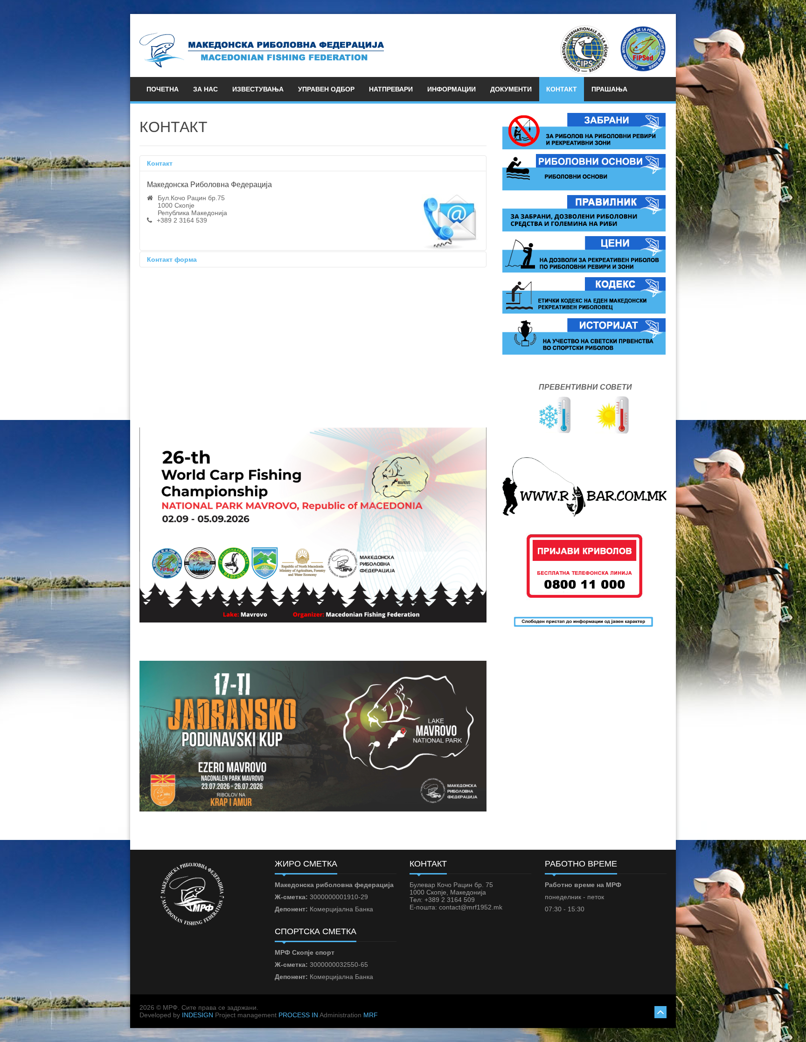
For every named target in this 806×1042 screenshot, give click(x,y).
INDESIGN (197, 1015)
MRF (370, 1015)
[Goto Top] (660, 1011)
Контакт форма (172, 259)
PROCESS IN (298, 1015)
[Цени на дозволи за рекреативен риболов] (584, 254)
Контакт (160, 163)
